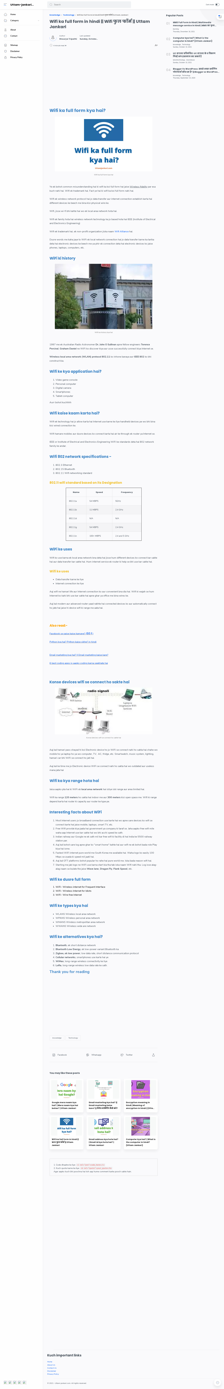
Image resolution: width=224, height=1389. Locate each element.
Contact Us (52, 1368)
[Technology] (73, 1037)
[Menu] (5, 4)
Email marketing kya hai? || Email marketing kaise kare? (79, 655)
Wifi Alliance (122, 231)
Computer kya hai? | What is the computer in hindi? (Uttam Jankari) (192, 39)
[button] (51, 4)
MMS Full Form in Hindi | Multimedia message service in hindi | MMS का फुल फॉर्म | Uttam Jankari (194, 24)
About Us (51, 1365)
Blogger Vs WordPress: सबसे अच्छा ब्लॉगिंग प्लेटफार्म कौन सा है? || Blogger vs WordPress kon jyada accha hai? (196, 70)
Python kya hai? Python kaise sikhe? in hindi (73, 642)
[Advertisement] (104, 77)
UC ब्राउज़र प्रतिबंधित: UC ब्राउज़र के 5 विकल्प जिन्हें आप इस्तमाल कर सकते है (194, 55)
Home (49, 1362)
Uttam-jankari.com (24, 5)
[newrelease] (190, 60)
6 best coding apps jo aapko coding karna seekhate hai (79, 663)
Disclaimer (51, 1371)
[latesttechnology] (179, 60)
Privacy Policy (53, 1374)
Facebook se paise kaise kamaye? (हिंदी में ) (71, 633)
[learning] (176, 29)
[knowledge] (57, 1037)
